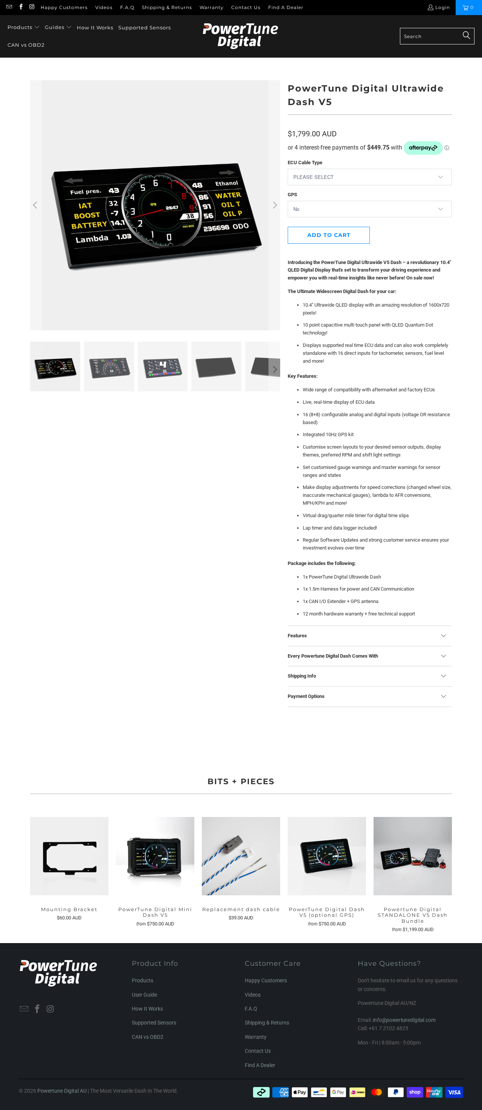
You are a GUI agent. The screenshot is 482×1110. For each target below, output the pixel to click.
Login (442, 7)
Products (142, 980)
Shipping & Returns (167, 7)
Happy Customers (64, 7)
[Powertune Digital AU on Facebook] (20, 7)
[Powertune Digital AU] (240, 36)
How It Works (147, 1009)
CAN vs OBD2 (147, 1037)
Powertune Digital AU (62, 1091)
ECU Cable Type (305, 162)
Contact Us (246, 7)
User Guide (144, 995)
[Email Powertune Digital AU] (9, 7)
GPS (292, 194)
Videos (104, 7)
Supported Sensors (154, 1023)
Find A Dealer (286, 7)
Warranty (212, 7)
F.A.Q (127, 7)
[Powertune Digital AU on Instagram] (32, 7)
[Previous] (36, 205)
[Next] (274, 205)
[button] (24, 28)
